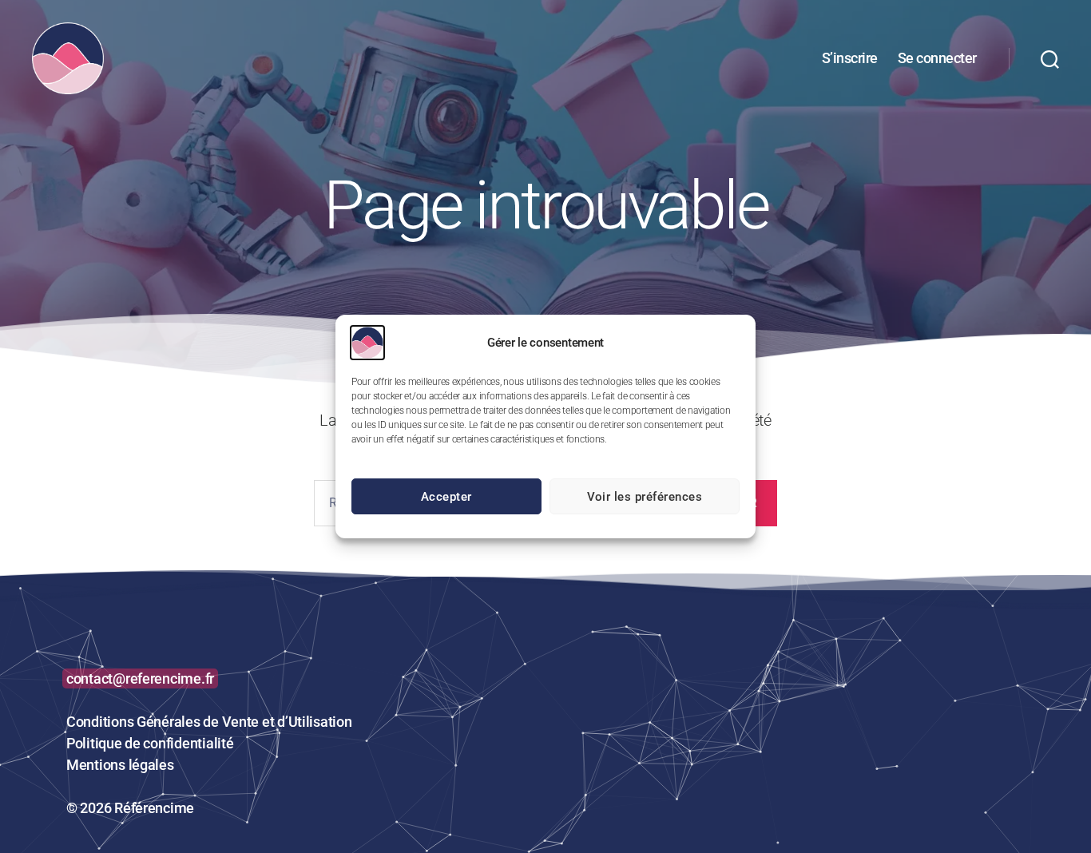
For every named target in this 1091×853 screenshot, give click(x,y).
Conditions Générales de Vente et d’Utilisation (209, 721)
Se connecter (937, 58)
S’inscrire (850, 58)
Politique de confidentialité (149, 743)
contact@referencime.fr (140, 678)
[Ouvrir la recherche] (1050, 58)
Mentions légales (120, 764)
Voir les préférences (645, 497)
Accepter (446, 497)
